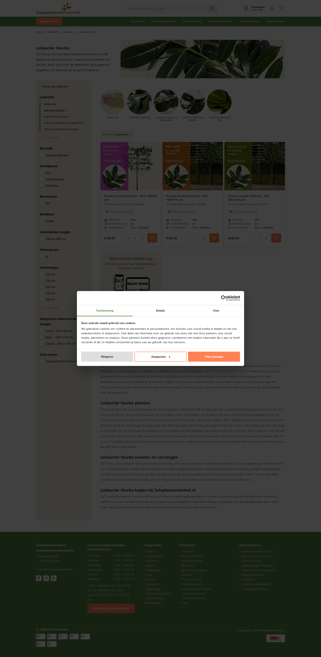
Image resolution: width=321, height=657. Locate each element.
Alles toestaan (214, 356)
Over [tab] (216, 310)
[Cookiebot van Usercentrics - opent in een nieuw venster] (223, 298)
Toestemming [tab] (105, 310)
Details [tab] (160, 310)
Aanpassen (158, 356)
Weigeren (107, 356)
